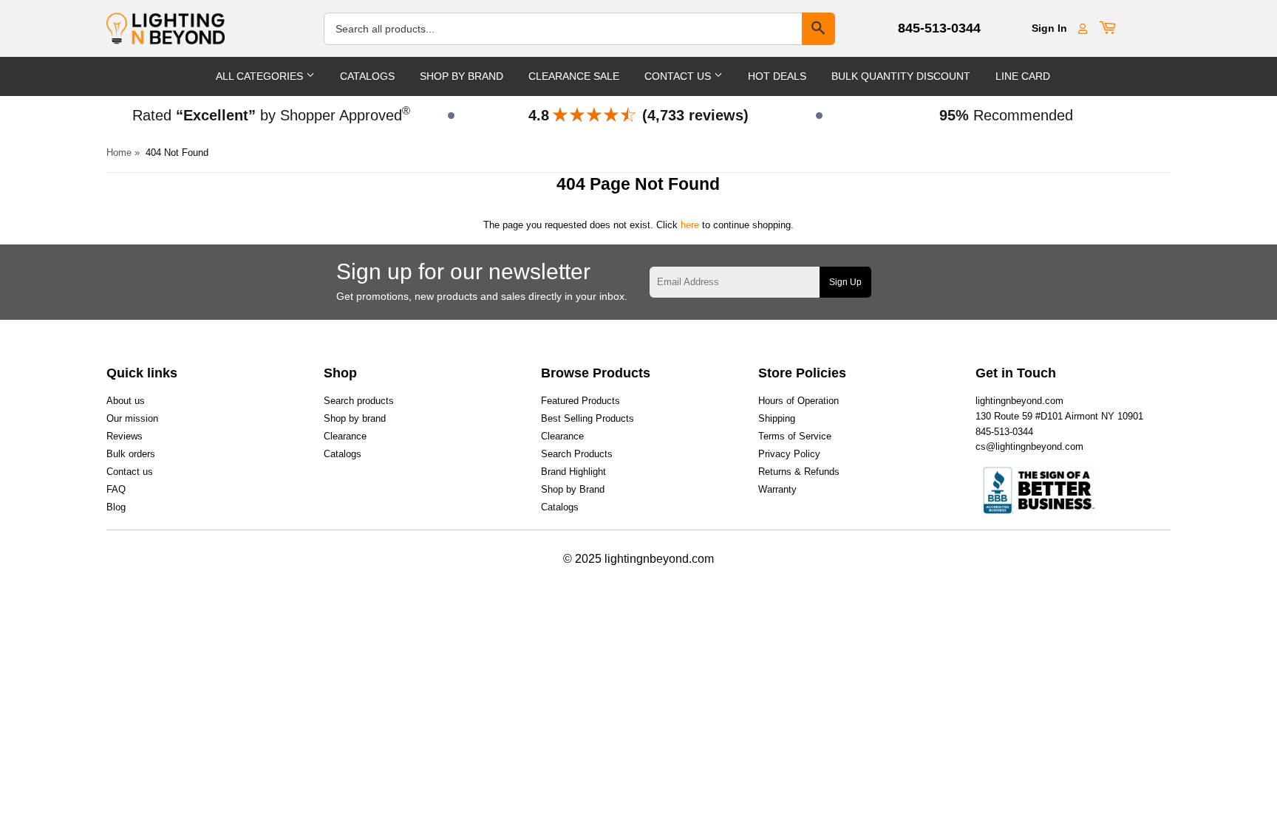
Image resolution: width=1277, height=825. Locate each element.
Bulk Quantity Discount (900, 76)
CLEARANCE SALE (573, 76)
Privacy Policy (789, 453)
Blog (116, 507)
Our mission (132, 418)
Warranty (777, 489)
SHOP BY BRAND (461, 76)
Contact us (129, 471)
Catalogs (367, 76)
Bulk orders (130, 453)
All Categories (261, 76)
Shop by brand (355, 418)
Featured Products (580, 400)
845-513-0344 (939, 28)
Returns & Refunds (799, 471)
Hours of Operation (798, 400)
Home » (123, 152)
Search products (359, 400)
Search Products (577, 453)
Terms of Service (794, 436)
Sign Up (845, 282)
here (690, 224)
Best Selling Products (587, 418)
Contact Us (679, 76)
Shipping (776, 418)
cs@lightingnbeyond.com (1029, 446)
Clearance (345, 436)
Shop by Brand (573, 489)
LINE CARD (1022, 76)
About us (125, 400)
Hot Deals (777, 76)
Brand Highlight (573, 471)
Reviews (124, 436)
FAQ (116, 489)
